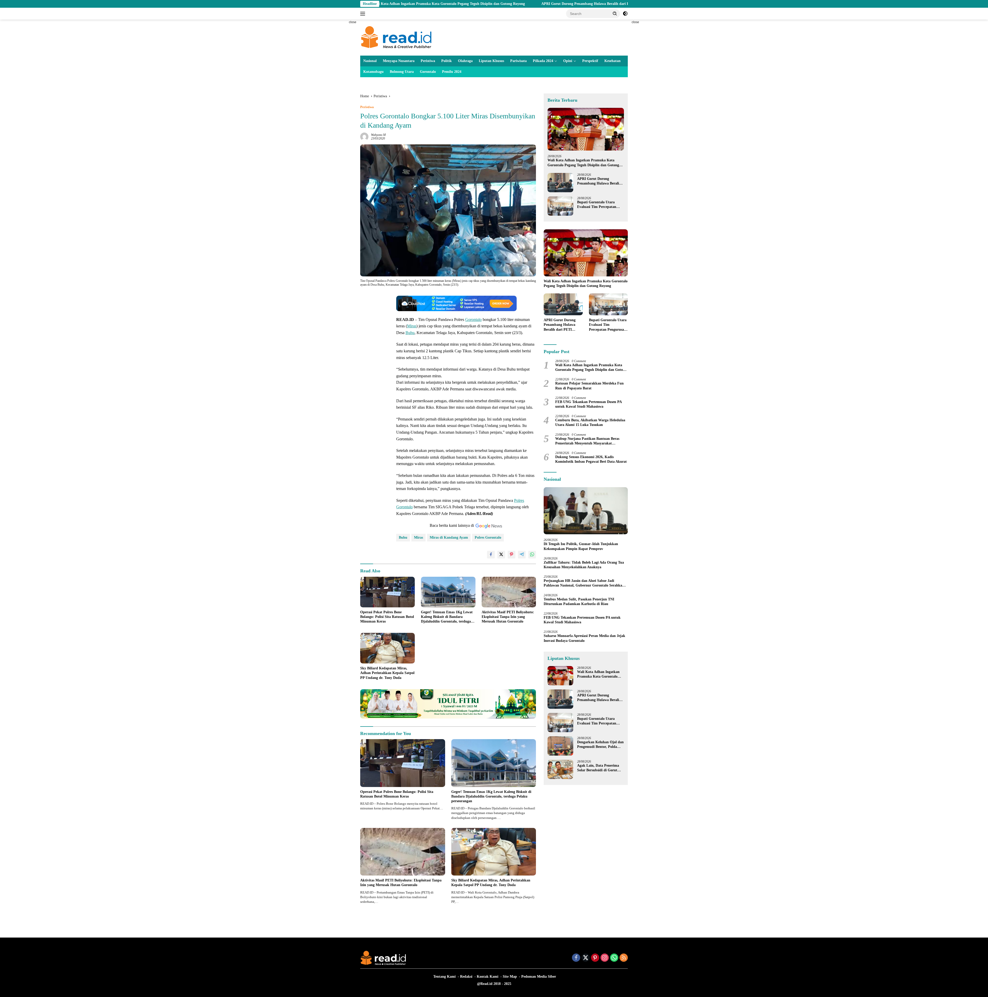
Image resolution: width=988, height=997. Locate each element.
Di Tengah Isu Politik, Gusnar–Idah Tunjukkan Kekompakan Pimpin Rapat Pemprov (581, 546)
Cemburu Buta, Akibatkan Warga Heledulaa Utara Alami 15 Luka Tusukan (590, 422)
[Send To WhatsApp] (532, 554)
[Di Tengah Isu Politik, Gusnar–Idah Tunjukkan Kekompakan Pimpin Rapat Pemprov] (586, 511)
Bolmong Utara (402, 72)
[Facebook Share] (491, 554)
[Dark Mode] (625, 13)
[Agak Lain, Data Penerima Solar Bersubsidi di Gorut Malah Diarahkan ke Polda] (560, 769)
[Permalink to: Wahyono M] (364, 136)
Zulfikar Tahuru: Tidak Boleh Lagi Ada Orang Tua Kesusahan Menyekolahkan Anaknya (584, 565)
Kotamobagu (373, 72)
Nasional (370, 61)
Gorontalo (428, 72)
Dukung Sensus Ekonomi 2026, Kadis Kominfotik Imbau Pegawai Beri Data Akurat (591, 459)
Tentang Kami (444, 976)
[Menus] (363, 13)
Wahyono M (378, 135)
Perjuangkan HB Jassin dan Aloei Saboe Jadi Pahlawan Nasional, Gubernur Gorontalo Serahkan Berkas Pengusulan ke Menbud (584, 583)
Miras (411, 326)
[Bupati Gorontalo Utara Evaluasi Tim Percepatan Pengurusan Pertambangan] (560, 206)
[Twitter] (585, 958)
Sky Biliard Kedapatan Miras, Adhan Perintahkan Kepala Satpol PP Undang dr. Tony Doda (387, 672)
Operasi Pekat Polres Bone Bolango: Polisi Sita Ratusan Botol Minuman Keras (387, 616)
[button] (615, 13)
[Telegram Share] (522, 554)
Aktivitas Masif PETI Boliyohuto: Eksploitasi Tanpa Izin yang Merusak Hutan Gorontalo (508, 616)
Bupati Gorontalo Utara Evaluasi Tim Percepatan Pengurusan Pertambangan (598, 204)
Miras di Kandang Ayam (449, 537)
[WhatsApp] (614, 958)
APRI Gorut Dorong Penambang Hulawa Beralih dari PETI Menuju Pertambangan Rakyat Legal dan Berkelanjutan (558, 4)
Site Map (510, 976)
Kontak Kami (487, 976)
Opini (567, 61)
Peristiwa (428, 61)
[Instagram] (605, 958)
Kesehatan (612, 61)
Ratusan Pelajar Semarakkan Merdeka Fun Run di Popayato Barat (589, 385)
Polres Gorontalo (488, 537)
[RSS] (624, 958)
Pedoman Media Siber (538, 976)
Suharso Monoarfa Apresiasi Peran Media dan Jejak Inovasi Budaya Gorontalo (584, 638)
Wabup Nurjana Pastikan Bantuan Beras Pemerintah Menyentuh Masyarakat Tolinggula (587, 441)
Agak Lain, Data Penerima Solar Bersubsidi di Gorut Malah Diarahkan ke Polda (598, 768)
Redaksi (466, 976)
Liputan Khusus (491, 61)
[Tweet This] (501, 554)
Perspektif (590, 61)
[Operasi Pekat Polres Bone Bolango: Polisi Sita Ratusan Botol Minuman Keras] (387, 592)
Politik (446, 61)
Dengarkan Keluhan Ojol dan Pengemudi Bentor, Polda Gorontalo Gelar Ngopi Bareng (600, 744)
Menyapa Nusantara (398, 61)
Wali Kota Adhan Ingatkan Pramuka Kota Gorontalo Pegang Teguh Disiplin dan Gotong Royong (583, 162)
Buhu (409, 332)
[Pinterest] (595, 958)
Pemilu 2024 (451, 72)
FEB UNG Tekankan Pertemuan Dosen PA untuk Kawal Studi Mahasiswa (588, 404)
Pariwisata (518, 61)
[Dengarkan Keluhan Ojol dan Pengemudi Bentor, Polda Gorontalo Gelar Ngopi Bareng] (560, 746)
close (352, 22)
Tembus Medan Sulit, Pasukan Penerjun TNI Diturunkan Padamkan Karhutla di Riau (579, 601)
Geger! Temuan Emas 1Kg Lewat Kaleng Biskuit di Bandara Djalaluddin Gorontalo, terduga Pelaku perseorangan (447, 617)
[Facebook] (576, 958)
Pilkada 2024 (543, 61)
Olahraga (465, 61)
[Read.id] (396, 37)
